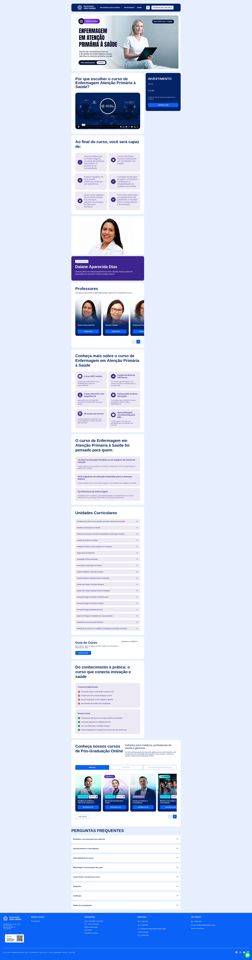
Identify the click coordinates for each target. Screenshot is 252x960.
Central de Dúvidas (143, 932)
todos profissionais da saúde (159, 767)
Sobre (139, 7)
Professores (129, 7)
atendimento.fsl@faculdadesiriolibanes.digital (153, 928)
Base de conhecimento (197, 928)
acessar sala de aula (162, 7)
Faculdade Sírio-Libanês (91, 933)
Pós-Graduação (35, 921)
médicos (92, 767)
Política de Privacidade (91, 927)
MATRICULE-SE (163, 105)
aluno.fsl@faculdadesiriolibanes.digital (204, 925)
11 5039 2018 (144, 925)
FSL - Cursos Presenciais (91, 924)
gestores (126, 767)
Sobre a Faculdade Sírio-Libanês (93, 921)
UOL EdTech (88, 930)
